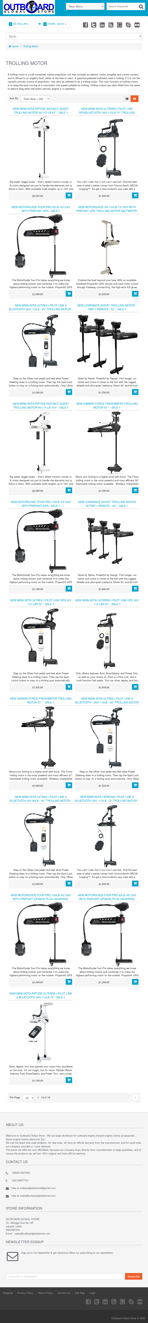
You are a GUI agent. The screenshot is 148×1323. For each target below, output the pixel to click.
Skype (128, 25)
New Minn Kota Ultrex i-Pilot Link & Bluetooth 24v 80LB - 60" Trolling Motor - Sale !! (41, 800)
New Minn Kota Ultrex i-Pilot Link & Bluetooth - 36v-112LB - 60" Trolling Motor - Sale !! (107, 702)
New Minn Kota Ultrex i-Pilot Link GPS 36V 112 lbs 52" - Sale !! (40, 602)
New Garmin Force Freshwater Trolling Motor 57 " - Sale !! (40, 700)
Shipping (8, 1293)
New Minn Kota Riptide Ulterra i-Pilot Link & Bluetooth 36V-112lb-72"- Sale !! (40, 995)
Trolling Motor (30, 46)
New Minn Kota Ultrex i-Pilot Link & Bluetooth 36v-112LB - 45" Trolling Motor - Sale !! (41, 309)
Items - (54, 24)
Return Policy (45, 1293)
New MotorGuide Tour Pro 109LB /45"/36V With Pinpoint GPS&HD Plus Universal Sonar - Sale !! (41, 899)
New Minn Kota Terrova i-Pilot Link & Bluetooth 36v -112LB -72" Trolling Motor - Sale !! (107, 800)
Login (92, 1293)
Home (14, 46)
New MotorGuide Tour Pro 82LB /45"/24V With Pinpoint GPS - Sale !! (41, 209)
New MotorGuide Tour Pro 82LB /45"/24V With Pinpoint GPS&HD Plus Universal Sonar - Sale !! (107, 899)
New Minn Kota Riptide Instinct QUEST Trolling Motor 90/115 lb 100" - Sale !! (41, 405)
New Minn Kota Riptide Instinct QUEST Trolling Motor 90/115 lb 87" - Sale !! (41, 110)
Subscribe (134, 1276)
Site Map (80, 1293)
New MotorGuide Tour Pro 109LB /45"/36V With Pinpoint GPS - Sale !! (41, 504)
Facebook (85, 25)
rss (111, 25)
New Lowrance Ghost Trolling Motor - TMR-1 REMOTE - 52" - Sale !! (107, 307)
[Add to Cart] (69, 195)
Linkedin (102, 25)
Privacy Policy (25, 1293)
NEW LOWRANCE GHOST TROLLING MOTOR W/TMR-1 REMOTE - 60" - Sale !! (107, 504)
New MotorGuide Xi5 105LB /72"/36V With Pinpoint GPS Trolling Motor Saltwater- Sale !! (107, 211)
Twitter (94, 25)
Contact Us (64, 1293)
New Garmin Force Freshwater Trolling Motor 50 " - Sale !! (107, 405)
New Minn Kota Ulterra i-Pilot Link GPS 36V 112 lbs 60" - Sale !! (107, 602)
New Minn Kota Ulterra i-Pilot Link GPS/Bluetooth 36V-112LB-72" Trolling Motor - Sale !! (107, 112)
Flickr (137, 25)
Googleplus (120, 25)
